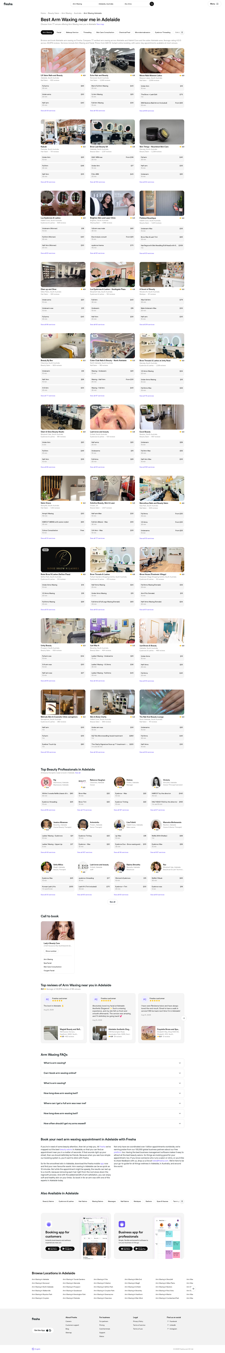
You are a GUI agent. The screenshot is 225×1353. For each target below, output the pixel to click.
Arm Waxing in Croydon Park (104, 1291)
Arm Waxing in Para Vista (165, 1291)
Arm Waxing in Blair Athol (134, 1298)
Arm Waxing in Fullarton (102, 1283)
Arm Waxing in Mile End (133, 1279)
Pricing (101, 1325)
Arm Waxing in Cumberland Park (167, 1298)
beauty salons (66, 1149)
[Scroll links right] (193, 1289)
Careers (68, 1321)
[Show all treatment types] (182, 32)
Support (102, 1333)
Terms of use (138, 1329)
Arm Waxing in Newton (164, 1287)
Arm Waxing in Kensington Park (74, 1294)
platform (118, 1152)
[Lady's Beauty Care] (57, 947)
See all (112, 902)
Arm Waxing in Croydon (40, 1298)
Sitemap (69, 1333)
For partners (103, 1321)
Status (101, 1336)
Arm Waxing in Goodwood (72, 1291)
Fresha (102, 1147)
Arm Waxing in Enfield (133, 1287)
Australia (77, 13)
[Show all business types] (182, 1201)
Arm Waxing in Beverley (133, 1291)
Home (43, 13)
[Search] (152, 4)
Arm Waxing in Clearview (103, 1298)
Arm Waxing (67, 13)
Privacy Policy (138, 1321)
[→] (184, 1018)
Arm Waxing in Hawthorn (134, 1294)
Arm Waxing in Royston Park (42, 1294)
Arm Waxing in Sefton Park (103, 1287)
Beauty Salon (53, 13)
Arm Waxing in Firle (101, 1279)
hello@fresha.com (160, 1161)
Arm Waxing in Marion (163, 1294)
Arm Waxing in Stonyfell (164, 1279)
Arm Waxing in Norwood (40, 1283)
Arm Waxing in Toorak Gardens (74, 1279)
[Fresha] (8, 4)
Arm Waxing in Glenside (71, 1283)
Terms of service (139, 1325)
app (102, 1163)
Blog (67, 1329)
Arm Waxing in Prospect (71, 1287)
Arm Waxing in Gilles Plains (165, 1283)
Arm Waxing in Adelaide (40, 1279)
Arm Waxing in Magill (132, 1283)
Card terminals (104, 1329)
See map (100, 24)
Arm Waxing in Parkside (71, 1298)
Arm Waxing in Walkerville (41, 1291)
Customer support (72, 1325)
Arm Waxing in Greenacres (103, 1294)
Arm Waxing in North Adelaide (42, 1287)
